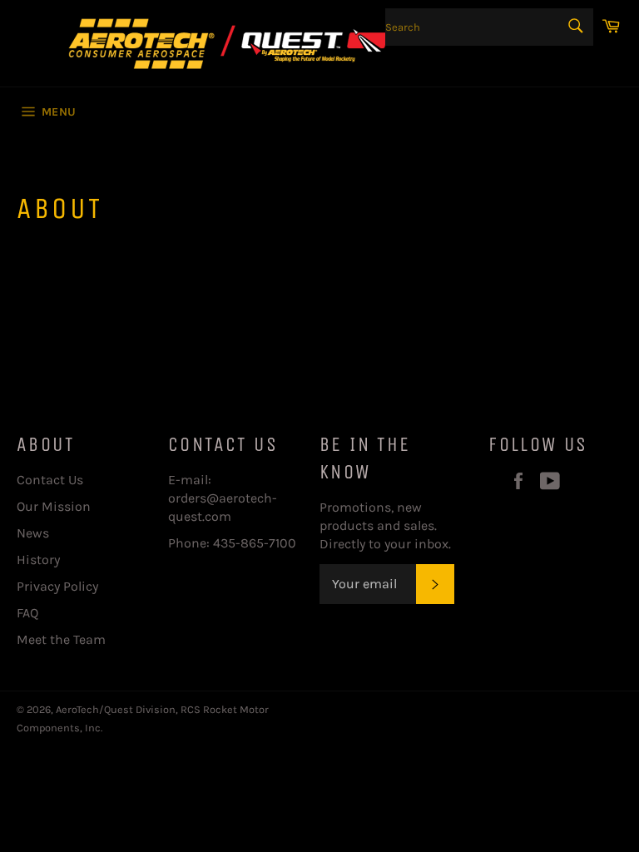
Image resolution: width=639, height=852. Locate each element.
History (38, 559)
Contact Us (50, 480)
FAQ (27, 613)
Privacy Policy (57, 586)
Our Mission (54, 506)
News (33, 533)
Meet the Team (61, 639)
